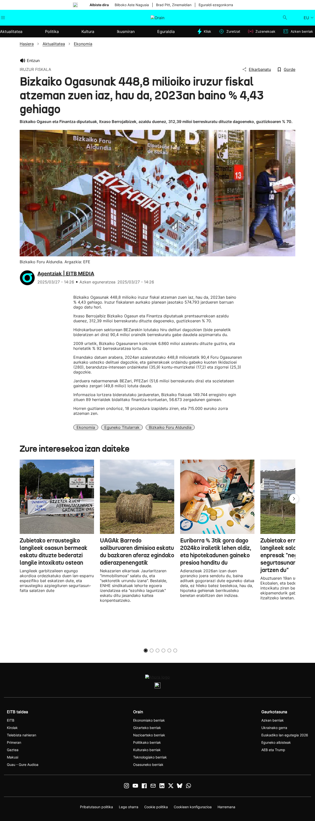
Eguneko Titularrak (122, 427)
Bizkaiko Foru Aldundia (170, 427)
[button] (294, 499)
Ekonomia (86, 427)
